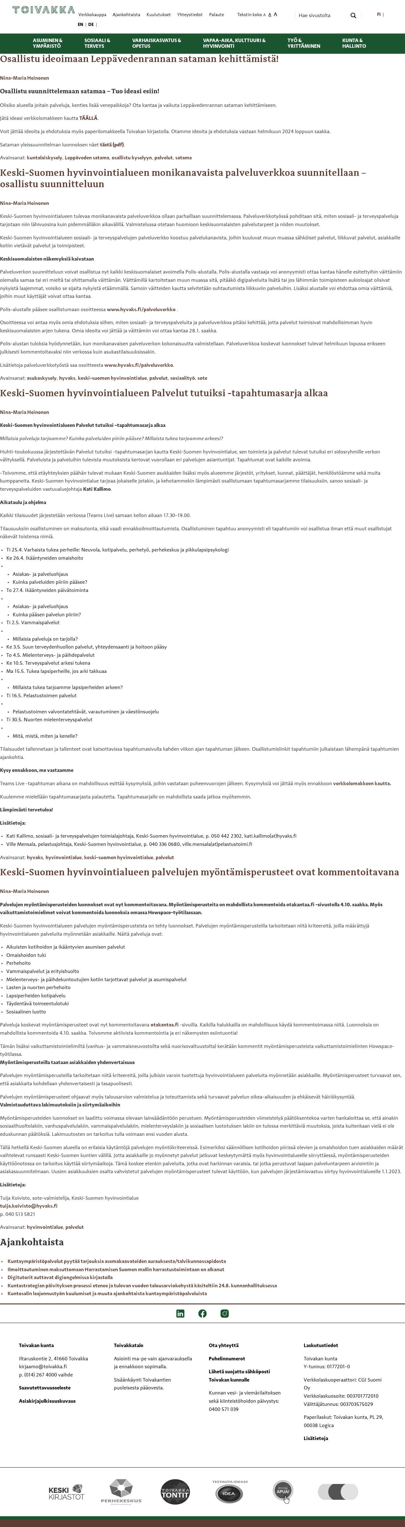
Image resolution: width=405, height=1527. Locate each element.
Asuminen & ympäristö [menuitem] (47, 43)
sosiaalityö (182, 378)
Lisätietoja (316, 1438)
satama (183, 158)
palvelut (163, 158)
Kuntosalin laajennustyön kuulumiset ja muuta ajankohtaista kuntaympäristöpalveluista (107, 1293)
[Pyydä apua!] (283, 1491)
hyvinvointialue (64, 857)
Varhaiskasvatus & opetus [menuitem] (156, 43)
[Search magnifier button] (353, 15)
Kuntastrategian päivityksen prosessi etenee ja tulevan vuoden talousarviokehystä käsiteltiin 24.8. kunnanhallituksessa (142, 1286)
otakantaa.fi (165, 1025)
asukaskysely (42, 378)
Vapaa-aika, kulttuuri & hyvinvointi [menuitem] (234, 43)
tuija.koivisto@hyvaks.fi (29, 1206)
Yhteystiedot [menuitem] (190, 15)
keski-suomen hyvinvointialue (112, 378)
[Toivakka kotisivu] (43, 9)
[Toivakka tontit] (175, 1491)
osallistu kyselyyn (132, 158)
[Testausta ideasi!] (229, 1491)
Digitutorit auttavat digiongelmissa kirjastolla (60, 1277)
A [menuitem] (264, 15)
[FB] (202, 1313)
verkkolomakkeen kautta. (362, 783)
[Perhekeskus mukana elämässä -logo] (121, 1491)
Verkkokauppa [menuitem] (92, 15)
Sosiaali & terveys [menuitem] (97, 43)
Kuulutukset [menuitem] (158, 15)
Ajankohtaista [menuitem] (126, 15)
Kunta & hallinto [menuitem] (354, 43)
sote (202, 378)
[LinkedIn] (180, 1313)
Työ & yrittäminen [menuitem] (304, 43)
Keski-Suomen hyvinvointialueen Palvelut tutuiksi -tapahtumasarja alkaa (164, 393)
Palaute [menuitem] (216, 15)
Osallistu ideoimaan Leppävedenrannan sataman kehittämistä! (139, 59)
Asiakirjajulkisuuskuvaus (47, 1401)
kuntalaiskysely (44, 158)
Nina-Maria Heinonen (24, 78)
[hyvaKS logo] (338, 1485)
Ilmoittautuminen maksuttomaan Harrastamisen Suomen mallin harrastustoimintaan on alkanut (116, 1269)
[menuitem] (379, 15)
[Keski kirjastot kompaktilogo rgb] (66, 1485)
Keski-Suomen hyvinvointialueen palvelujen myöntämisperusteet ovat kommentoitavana (200, 872)
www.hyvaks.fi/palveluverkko (141, 309)
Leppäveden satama (87, 158)
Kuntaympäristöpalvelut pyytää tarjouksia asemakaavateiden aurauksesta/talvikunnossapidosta (117, 1261)
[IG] (224, 1313)
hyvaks (67, 378)
